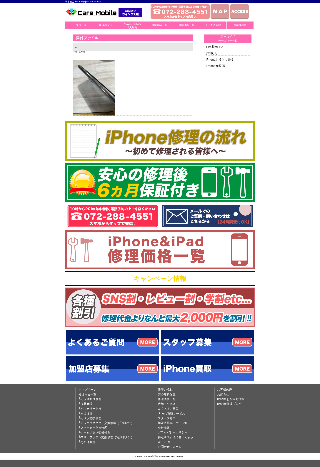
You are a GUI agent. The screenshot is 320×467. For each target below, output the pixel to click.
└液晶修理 (85, 403)
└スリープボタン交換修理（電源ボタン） (106, 437)
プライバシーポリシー (172, 432)
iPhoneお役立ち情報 (219, 59)
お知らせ (212, 53)
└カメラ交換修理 (90, 418)
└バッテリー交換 (90, 408)
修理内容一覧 (159, 25)
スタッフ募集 (167, 418)
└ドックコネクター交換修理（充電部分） (106, 423)
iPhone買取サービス (171, 413)
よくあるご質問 (168, 408)
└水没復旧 (85, 413)
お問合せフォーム (169, 446)
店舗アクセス (167, 403)
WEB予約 (164, 442)
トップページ (78, 25)
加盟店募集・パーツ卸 (172, 423)
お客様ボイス (215, 46)
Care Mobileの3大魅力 (132, 26)
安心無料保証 (167, 394)
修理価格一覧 (186, 25)
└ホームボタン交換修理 (94, 432)
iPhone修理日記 (216, 65)
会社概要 (164, 427)
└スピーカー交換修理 (93, 427)
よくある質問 (213, 25)
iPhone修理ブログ (229, 403)
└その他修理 (87, 442)
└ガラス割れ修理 (90, 399)
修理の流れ (105, 25)
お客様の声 (240, 25)
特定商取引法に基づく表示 (175, 437)
